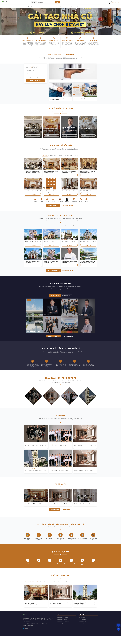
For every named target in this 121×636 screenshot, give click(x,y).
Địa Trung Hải (71, 225)
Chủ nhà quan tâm (81, 6)
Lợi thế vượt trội (71, 6)
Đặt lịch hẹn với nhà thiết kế (53, 336)
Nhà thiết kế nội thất (66, 295)
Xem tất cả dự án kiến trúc (67, 270)
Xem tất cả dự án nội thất (68, 205)
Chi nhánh (62, 6)
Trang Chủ (21, 6)
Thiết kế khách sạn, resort (62, 628)
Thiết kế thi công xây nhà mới (62, 617)
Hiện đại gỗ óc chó (68, 155)
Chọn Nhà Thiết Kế (43, 6)
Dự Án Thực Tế (34, 6)
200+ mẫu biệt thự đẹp (61, 625)
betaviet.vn (26, 628)
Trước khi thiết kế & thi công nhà (31, 581)
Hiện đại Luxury (53, 155)
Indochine (76, 155)
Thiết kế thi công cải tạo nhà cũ (63, 621)
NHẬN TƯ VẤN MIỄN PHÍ (35, 80)
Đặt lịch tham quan (55, 509)
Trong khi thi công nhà (44, 581)
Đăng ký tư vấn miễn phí (53, 205)
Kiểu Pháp (58, 225)
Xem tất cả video (66, 509)
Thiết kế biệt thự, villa (61, 626)
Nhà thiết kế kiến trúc (55, 295)
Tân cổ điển (45, 155)
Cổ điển (64, 225)
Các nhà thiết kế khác (68, 336)
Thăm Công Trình (54, 6)
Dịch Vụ (27, 6)
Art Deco (60, 155)
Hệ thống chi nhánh (83, 621)
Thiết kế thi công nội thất (62, 619)
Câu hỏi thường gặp (65, 581)
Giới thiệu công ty (82, 617)
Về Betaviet (90, 6)
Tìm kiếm (57, 2)
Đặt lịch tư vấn (32, 174)
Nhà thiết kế (81, 623)
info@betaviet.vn (27, 626)
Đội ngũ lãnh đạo (82, 619)
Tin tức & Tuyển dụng (83, 625)
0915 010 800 (30, 625)
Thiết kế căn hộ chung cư (62, 623)
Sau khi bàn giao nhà (55, 581)
